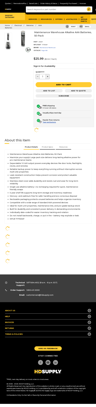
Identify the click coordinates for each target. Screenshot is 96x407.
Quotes (8, 3)
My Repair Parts (84, 19)
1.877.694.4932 (32, 282)
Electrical (18, 25)
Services (32, 19)
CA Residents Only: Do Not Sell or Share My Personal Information (31, 395)
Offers (58, 19)
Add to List (49, 91)
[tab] (31, 147)
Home (7, 25)
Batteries (30, 25)
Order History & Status (48, 3)
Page (44, 50)
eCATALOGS (71, 19)
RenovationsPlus (20, 3)
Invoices (83, 3)
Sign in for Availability (44, 66)
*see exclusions (49, 122)
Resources (46, 19)
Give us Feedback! (48, 348)
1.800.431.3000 (33, 290)
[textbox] (43, 76)
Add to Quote (78, 91)
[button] (89, 9)
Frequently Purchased (68, 3)
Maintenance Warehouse (48, 47)
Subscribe (64, 96)
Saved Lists (33, 3)
